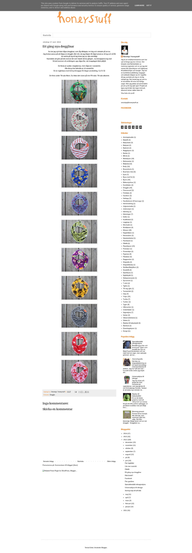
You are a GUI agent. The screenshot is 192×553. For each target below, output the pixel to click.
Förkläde (126, 193)
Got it (149, 5)
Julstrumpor (127, 209)
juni (126, 460)
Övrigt (125, 331)
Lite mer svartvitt (131, 466)
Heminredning (128, 203)
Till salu (63, 76)
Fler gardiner (129, 481)
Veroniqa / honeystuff (131, 56)
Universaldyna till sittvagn (134, 487)
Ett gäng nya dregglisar (133, 472)
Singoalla (126, 262)
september (129, 451)
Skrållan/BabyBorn (129, 267)
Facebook (128, 478)
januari (128, 506)
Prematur (126, 249)
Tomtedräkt (127, 291)
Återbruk (126, 326)
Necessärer (127, 235)
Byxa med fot (127, 177)
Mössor (125, 230)
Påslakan (126, 257)
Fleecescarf (127, 190)
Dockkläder (127, 185)
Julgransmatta (128, 206)
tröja (124, 294)
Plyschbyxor (127, 246)
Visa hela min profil (127, 93)
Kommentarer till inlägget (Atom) (66, 465)
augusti (128, 454)
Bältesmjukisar (128, 182)
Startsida (47, 35)
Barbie (125, 153)
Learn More (139, 5)
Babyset (126, 145)
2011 (125, 510)
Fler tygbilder (129, 463)
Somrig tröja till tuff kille (133, 490)
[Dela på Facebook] (86, 392)
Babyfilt (125, 140)
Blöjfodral (126, 164)
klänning (126, 211)
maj (126, 494)
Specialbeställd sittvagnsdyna (137, 342)
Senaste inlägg (48, 461)
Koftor (125, 217)
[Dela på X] (84, 392)
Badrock (126, 148)
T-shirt (125, 283)
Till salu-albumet (103, 76)
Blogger (104, 547)
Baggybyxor (127, 150)
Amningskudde (128, 137)
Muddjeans (127, 227)
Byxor (125, 180)
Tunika (125, 299)
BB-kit (125, 156)
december (129, 442)
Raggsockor (127, 259)
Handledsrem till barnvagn (132, 201)
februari (128, 503)
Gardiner (126, 196)
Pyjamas (126, 254)
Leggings (126, 222)
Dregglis (52, 395)
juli (126, 457)
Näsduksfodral (128, 238)
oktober (128, 448)
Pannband (126, 241)
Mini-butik (126, 225)
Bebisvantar (127, 161)
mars (127, 500)
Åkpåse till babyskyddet (136, 395)
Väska (125, 320)
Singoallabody (128, 265)
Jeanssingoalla (137, 359)
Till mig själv (127, 288)
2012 (125, 439)
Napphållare (127, 233)
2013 (125, 436)
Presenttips (127, 251)
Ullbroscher (127, 307)
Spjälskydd (127, 275)
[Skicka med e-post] (79, 392)
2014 (125, 433)
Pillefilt (125, 243)
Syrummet (126, 280)
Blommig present (138, 411)
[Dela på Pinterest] (88, 392)
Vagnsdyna (127, 312)
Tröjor (125, 296)
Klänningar (127, 214)
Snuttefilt (126, 270)
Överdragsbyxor (128, 328)
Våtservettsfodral (129, 318)
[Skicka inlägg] (75, 392)
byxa (124, 174)
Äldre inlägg (111, 461)
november (129, 445)
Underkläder (127, 310)
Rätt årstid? (129, 475)
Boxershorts (127, 169)
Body (125, 166)
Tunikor (125, 302)
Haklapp (126, 198)
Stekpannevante (128, 278)
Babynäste (126, 142)
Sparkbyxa (126, 272)
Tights (125, 286)
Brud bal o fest (128, 172)
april (127, 497)
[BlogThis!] (82, 392)
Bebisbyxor (127, 158)
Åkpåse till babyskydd (130, 323)
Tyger (125, 304)
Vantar (125, 315)
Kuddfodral (127, 219)
